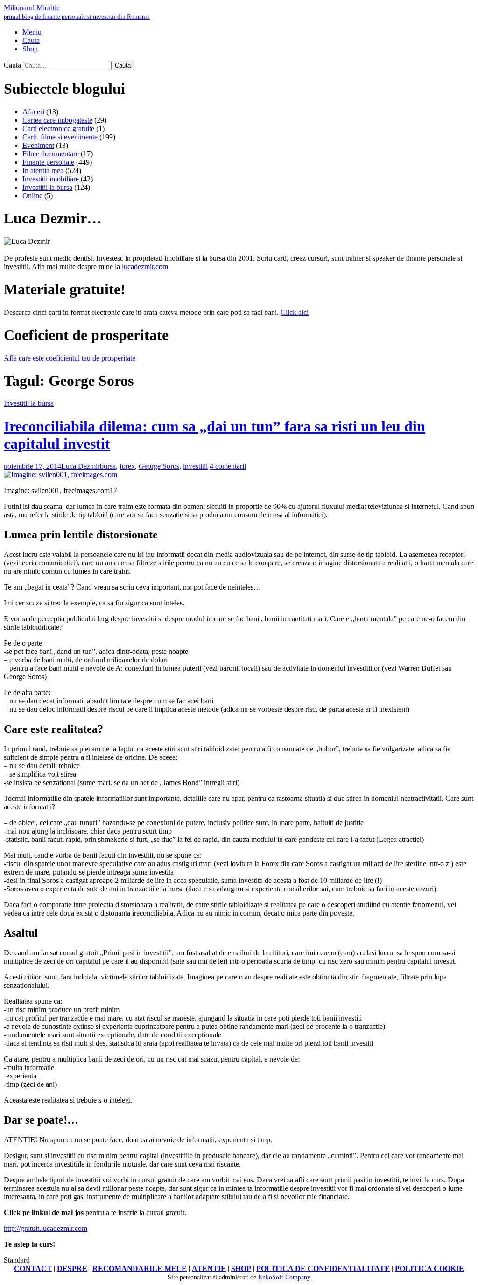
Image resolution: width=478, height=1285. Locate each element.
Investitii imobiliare (50, 179)
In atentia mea (42, 170)
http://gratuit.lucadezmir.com (45, 1228)
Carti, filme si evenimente (60, 137)
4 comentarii (228, 466)
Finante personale (48, 162)
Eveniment (38, 145)
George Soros (159, 466)
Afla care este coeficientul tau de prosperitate (69, 358)
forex (127, 466)
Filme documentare (50, 154)
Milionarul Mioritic (77, 12)
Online (32, 196)
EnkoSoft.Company (284, 1277)
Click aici (295, 312)
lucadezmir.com (145, 267)
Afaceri (33, 112)
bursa (108, 466)
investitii (195, 466)
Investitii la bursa (47, 187)
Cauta (12, 65)
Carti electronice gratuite (58, 128)
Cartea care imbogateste (57, 120)
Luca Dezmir (80, 466)
